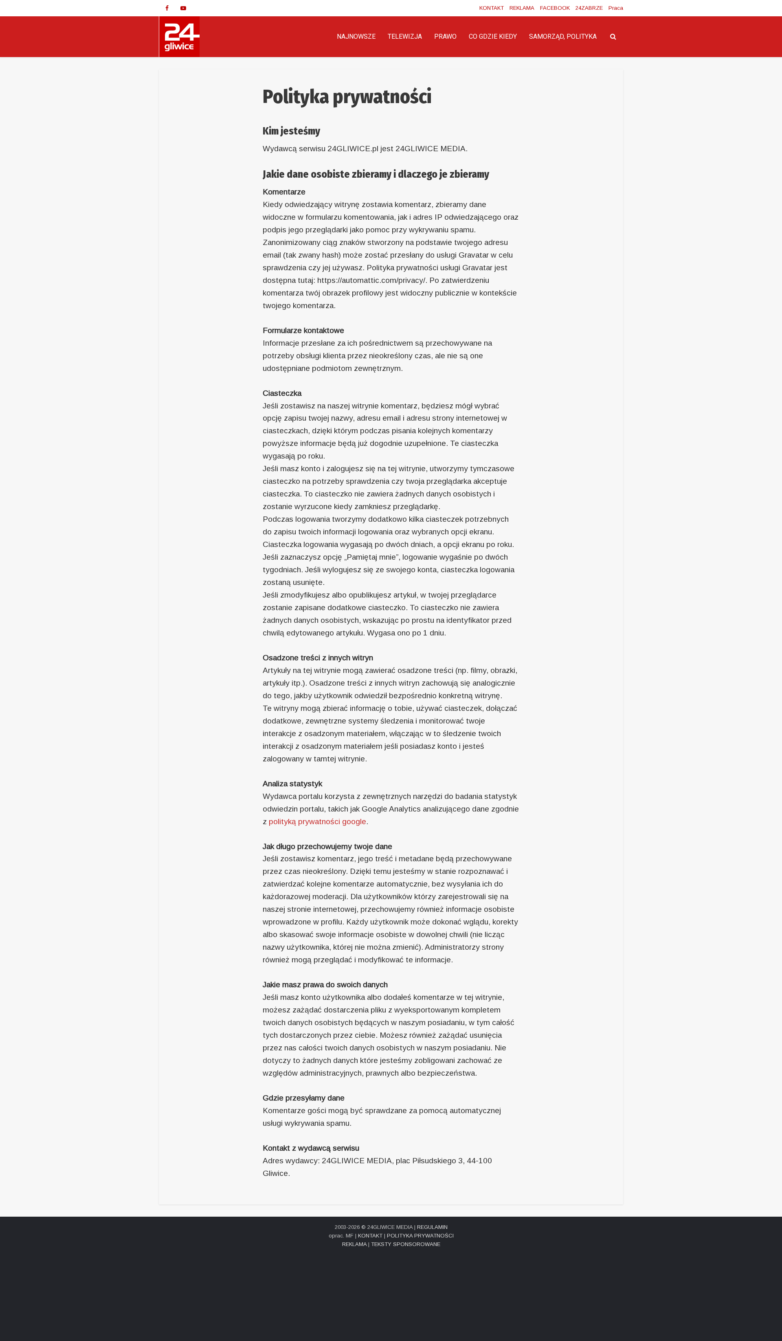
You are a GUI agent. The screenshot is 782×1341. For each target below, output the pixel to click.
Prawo (445, 36)
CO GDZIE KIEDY (493, 36)
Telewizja (405, 36)
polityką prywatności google (317, 821)
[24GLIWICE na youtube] (183, 8)
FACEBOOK (555, 8)
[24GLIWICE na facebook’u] (167, 8)
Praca (615, 8)
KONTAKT (491, 8)
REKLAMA (522, 8)
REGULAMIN (432, 1227)
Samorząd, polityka (563, 36)
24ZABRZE (589, 8)
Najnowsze (356, 36)
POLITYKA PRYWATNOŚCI (420, 1236)
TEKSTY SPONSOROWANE (405, 1244)
